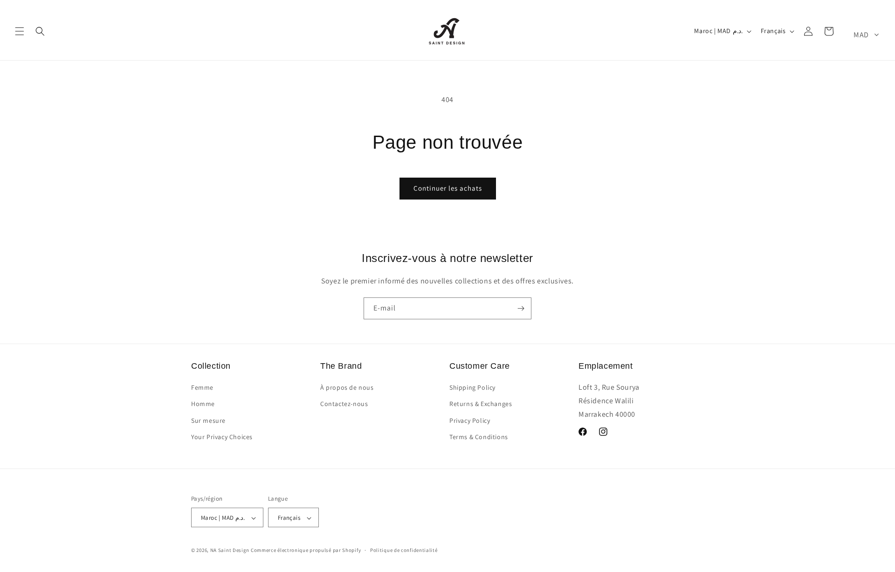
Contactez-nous (344, 404)
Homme (203, 404)
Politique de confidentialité (404, 550)
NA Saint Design (230, 550)
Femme (202, 387)
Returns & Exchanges (480, 404)
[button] (19, 31)
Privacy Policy (469, 420)
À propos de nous (347, 387)
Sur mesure (208, 420)
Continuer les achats (447, 188)
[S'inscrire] (520, 308)
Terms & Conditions (478, 437)
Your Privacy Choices (222, 437)
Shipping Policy (472, 387)
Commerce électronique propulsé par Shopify (306, 550)
